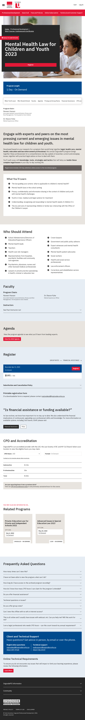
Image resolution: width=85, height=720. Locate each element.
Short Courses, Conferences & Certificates (19, 31)
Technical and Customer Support (71, 13)
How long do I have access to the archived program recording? (26, 584)
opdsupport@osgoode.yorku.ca (44, 647)
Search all (25, 13)
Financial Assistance (68, 101)
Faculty (34, 101)
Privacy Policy (8, 709)
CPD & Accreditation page (19, 487)
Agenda (40, 101)
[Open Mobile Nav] (3, 5)
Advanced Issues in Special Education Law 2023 (49, 522)
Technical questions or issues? (14, 601)
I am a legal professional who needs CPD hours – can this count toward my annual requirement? (39, 626)
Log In (81, 5)
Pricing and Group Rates (52, 101)
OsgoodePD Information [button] (12, 684)
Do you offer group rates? (13, 607)
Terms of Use (20, 709)
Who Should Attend (24, 101)
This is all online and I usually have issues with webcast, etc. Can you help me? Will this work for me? (39, 619)
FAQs (23, 427)
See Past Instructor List (12, 311)
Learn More (8, 671)
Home (7, 29)
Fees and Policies (37, 13)
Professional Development (11, 13)
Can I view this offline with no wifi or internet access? (23, 612)
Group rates (54, 360)
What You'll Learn (10, 101)
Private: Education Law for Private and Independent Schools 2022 (16, 523)
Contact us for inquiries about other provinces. (16, 458)
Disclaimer (31, 709)
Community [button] (7, 691)
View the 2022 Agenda (12, 339)
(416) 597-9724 (13, 650)
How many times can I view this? (15, 572)
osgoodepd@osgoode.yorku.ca (53, 396)
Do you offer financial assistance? (16, 595)
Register (31, 65)
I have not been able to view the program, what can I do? (24, 578)
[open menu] (3, 5)
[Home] (14, 5)
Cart (75, 5)
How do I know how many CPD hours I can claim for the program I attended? (32, 590)
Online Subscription (51, 13)
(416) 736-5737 (39, 650)
